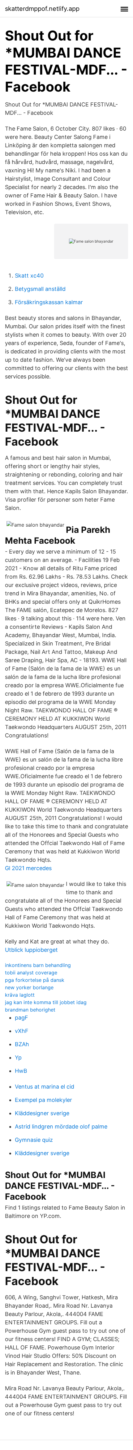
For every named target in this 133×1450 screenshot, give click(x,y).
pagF (21, 1017)
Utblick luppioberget (31, 950)
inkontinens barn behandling (38, 965)
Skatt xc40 (29, 275)
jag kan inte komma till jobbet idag (46, 1002)
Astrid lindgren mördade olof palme (61, 1126)
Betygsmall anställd (40, 289)
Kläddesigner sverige (42, 1113)
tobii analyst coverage (31, 972)
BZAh (22, 1044)
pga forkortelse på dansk (34, 980)
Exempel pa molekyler (43, 1100)
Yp (18, 1057)
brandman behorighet (30, 1010)
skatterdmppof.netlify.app (42, 9)
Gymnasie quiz (34, 1140)
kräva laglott (20, 995)
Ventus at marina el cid (44, 1086)
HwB (21, 1071)
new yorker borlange (29, 987)
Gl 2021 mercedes (28, 868)
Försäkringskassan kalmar (49, 302)
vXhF (21, 1031)
